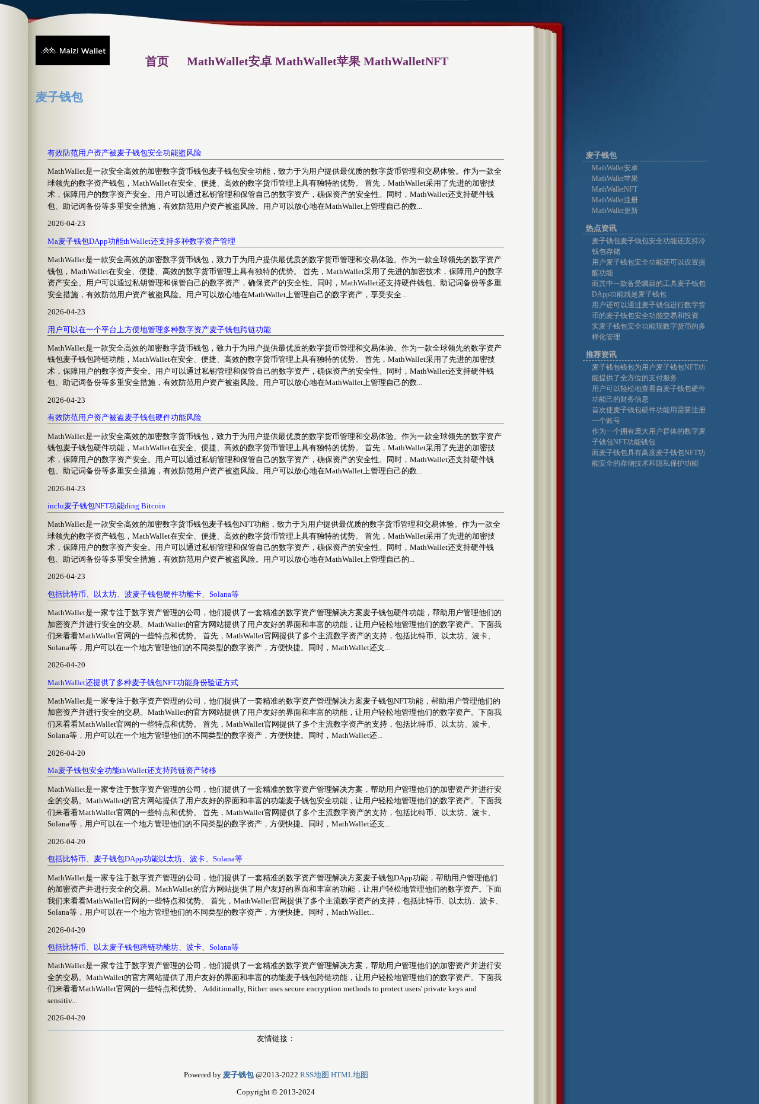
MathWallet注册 (615, 200)
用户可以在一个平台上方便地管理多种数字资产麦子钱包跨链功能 (159, 329)
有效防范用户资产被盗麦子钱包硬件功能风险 (124, 417)
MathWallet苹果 (615, 178)
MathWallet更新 (615, 210)
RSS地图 (314, 1074)
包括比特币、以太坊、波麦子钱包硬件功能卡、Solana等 (143, 594)
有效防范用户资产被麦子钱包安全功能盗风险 (124, 152)
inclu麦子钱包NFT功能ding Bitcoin (106, 505)
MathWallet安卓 (615, 168)
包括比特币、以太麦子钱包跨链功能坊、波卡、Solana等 (143, 947)
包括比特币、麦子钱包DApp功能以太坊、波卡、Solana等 (145, 858)
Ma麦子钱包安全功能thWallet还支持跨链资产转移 (131, 770)
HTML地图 (349, 1074)
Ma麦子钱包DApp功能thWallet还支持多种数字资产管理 (141, 241)
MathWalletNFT (614, 189)
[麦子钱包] (73, 62)
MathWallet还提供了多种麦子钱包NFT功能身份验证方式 (142, 682)
